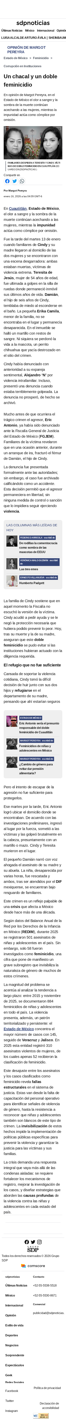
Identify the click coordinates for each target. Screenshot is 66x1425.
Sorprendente (14, 1355)
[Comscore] (33, 1265)
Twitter (9, 1400)
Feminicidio (41, 58)
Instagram (11, 1410)
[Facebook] (7, 181)
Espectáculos (14, 1365)
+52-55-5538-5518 (45, 1285)
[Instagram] (39, 1242)
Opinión (10, 1315)
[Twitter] (14, 181)
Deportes (11, 1335)
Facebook (11, 1391)
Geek (8, 1375)
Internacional (45, 30)
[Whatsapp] (22, 181)
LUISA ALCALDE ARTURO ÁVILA (23, 37)
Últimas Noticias (12, 30)
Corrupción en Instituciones (22, 66)
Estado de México (16, 58)
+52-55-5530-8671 (45, 1295)
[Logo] (33, 23)
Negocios (11, 1345)
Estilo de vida (14, 1325)
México (29, 30)
